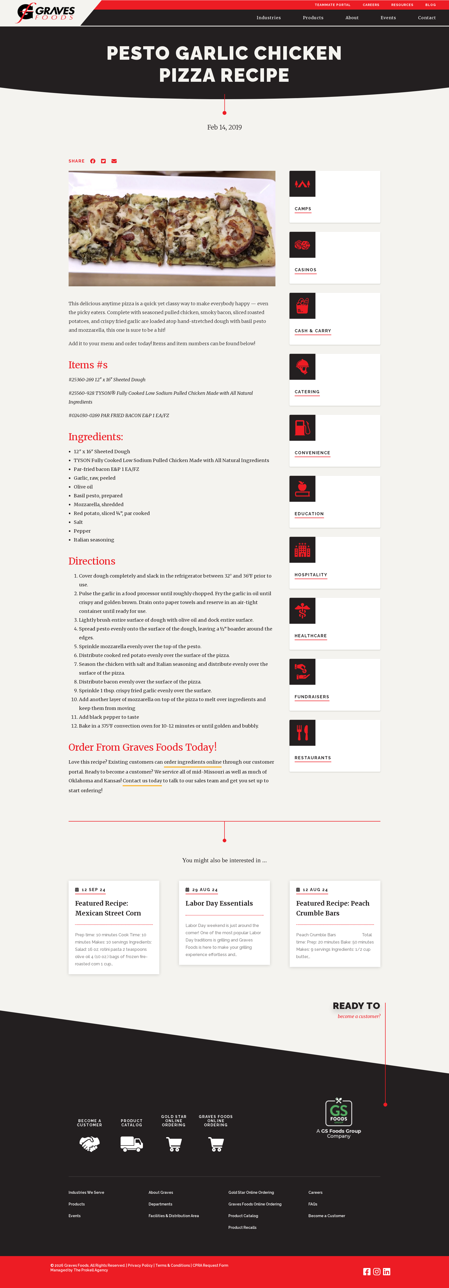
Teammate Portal (333, 5)
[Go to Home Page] (338, 1119)
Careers (371, 5)
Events (388, 17)
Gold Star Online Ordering (251, 1192)
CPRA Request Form (210, 1265)
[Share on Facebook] (93, 161)
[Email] (114, 161)
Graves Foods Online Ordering (255, 1204)
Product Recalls (242, 1227)
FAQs (312, 1204)
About (352, 17)
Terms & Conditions (172, 1265)
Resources (402, 5)
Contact (427, 17)
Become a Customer (326, 1216)
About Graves (161, 1192)
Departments (160, 1204)
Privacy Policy (140, 1265)
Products (313, 17)
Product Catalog (243, 1216)
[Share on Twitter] (103, 161)
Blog (430, 5)
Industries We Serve (86, 1192)
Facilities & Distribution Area (174, 1216)
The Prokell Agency (91, 1270)
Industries (269, 17)
